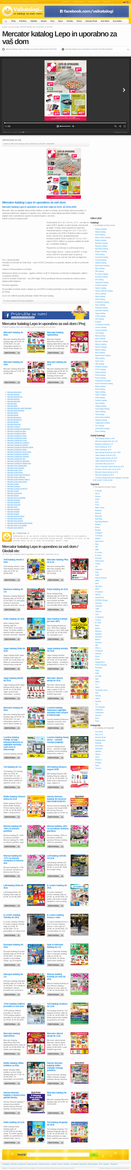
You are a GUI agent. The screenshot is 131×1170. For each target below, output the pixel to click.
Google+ (106, 1164)
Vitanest (98, 715)
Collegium (98, 533)
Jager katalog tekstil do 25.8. (13, 679)
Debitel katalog (100, 263)
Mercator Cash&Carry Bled (16, 431)
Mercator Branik (12, 415)
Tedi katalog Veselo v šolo (13, 560)
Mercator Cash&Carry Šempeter (18, 461)
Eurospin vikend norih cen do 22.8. (108, 469)
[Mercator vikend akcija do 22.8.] (79, 688)
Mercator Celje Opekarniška (17, 466)
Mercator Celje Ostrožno (15, 468)
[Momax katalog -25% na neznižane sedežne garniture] (79, 836)
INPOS (97, 595)
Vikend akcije (93, 2)
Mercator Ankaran (13, 394)
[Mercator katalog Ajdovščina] (79, 342)
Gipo (97, 572)
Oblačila (33, 21)
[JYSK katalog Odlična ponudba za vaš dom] (36, 1013)
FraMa (97, 564)
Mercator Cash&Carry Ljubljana (18, 443)
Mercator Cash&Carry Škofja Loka (19, 463)
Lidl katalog (99, 333)
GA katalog (99, 280)
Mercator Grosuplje (14, 505)
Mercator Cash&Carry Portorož (18, 454)
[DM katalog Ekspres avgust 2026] (79, 776)
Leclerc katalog (100, 327)
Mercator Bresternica (14, 420)
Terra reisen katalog (102, 417)
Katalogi (65, 2)
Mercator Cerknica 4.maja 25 (17, 489)
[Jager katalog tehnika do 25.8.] (79, 658)
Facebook (114, 1164)
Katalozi (127, 2)
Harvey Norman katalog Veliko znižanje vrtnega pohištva (55, 1067)
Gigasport (98, 569)
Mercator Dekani (13, 495)
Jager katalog (100, 313)
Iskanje (22, 1154)
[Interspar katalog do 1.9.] (36, 984)
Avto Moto (105, 21)
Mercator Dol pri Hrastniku (16, 498)
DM (96, 547)
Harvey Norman (101, 578)
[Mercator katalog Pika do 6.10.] (79, 569)
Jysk (97, 614)
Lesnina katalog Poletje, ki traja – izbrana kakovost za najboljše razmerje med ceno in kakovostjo (13, 743)
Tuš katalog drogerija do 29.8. (57, 1123)
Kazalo (60, 1164)
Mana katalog (100, 336)
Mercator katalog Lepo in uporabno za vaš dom (59, 38)
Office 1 (98, 648)
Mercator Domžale (13, 500)
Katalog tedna (100, 740)
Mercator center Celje (14, 470)
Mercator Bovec (12, 413)
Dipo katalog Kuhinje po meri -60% (57, 620)
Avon (97, 505)
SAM (97, 673)
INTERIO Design (101, 600)
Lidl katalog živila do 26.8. (13, 886)
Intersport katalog (101, 310)
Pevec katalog (100, 378)
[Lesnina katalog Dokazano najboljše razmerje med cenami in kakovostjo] (79, 717)
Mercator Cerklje (13, 484)
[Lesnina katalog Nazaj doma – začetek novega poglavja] (79, 747)
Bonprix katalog (101, 251)
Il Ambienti (99, 592)
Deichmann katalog (102, 266)
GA (96, 567)
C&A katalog (99, 254)
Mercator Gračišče (13, 502)
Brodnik (98, 530)
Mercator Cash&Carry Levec (17, 440)
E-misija (98, 555)
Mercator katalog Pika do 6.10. (57, 560)
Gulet (97, 575)
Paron (97, 656)
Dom (52, 21)
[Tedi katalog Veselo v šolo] (36, 569)
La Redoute (99, 617)
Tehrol (97, 698)
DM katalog (99, 271)
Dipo (97, 544)
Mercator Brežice (13, 422)
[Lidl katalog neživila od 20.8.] (79, 865)
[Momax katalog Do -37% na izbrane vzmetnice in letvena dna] (36, 865)
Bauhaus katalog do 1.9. (13, 590)
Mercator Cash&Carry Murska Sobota (20, 447)
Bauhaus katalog (101, 243)
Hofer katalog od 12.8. (14, 1122)
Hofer (97, 581)
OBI (96, 645)
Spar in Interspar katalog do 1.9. (55, 945)
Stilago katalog (100, 406)
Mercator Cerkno (13, 491)
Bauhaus (98, 510)
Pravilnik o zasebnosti (18, 1164)
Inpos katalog (100, 305)
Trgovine (106, 2)
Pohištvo (22, 21)
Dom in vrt (99, 734)
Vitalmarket (99, 713)
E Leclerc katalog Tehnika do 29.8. (11, 916)
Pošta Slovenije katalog (104, 383)
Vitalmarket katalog (102, 428)
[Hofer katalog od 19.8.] (36, 628)
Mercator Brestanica (14, 417)
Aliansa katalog (101, 229)
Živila (13, 21)
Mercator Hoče (12, 507)
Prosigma (98, 668)
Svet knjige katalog (102, 409)
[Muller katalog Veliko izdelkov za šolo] (36, 1073)
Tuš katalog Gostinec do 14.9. (57, 1005)
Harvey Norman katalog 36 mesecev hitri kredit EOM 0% (56, 799)
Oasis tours (99, 361)
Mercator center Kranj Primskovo (18, 475)
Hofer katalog (100, 296)
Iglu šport (98, 586)
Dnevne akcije (78, 2)
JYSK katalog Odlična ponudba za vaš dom (14, 1005)
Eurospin (98, 558)
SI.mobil (98, 676)
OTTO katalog (100, 369)
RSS (100, 1164)
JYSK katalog (100, 316)
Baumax (98, 513)
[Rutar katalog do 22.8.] (79, 599)
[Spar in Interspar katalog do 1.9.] (79, 954)
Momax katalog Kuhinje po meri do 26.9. (56, 976)
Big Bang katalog (101, 249)
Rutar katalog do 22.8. (57, 589)
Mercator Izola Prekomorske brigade (19, 523)
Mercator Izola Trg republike (17, 525)
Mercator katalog (14, 27)
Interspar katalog (101, 308)
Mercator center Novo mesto (17, 482)
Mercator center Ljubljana (16, 477)
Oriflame (98, 654)
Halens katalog (100, 288)
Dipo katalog (99, 268)
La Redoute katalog (102, 324)
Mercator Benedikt (13, 401)
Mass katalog (100, 339)
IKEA (97, 589)
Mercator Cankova (13, 426)
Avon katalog (100, 235)
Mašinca (98, 631)
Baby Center (99, 508)
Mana (97, 625)
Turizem (98, 768)
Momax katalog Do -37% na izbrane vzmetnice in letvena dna (13, 859)
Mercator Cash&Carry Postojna (18, 456)
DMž (97, 550)
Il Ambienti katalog (102, 302)
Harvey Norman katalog (104, 291)
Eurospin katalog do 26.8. (13, 945)
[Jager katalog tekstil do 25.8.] (36, 688)
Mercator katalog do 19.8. (13, 363)
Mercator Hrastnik (13, 509)
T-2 (96, 684)
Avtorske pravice (44, 1164)
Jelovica (98, 611)
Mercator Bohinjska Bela (15, 410)
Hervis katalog (100, 294)
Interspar (98, 603)
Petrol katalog (100, 375)
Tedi (96, 693)
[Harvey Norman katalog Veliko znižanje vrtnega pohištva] (79, 1073)
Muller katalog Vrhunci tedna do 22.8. (14, 797)
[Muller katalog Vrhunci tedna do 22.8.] (36, 806)
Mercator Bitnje (12, 406)
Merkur (97, 640)
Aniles (97, 499)
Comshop (98, 536)
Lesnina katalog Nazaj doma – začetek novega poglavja (57, 739)
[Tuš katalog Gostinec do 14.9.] (79, 1013)
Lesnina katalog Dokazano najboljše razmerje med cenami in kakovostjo (57, 711)
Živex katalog (100, 431)
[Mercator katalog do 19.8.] (36, 372)
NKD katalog (100, 358)
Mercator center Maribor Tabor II (18, 479)
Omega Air (99, 651)
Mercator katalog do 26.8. (13, 333)
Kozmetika (117, 21)
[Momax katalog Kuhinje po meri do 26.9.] (79, 984)
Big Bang (98, 519)
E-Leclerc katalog (101, 274)
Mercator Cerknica (13, 486)
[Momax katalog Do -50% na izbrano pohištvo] (36, 836)
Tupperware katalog (102, 423)
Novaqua (98, 642)
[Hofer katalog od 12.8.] (36, 1132)
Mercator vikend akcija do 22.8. (55, 679)
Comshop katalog (101, 257)
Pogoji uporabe (32, 1164)
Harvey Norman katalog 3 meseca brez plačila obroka (14, 1095)
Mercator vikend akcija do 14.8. (55, 1034)
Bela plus (98, 516)
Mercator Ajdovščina (14, 392)
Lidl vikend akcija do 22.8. (104, 464)
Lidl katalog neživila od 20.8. (56, 857)
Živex (97, 718)
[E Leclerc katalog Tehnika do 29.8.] (36, 925)
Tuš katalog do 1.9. (12, 767)
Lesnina (98, 620)
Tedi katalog (99, 414)
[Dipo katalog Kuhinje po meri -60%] (79, 628)
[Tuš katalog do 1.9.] (36, 776)
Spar (97, 679)
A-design (98, 491)
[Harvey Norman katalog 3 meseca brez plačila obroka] (36, 1102)
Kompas (98, 322)
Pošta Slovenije (101, 665)
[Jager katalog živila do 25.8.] (36, 658)
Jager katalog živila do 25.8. (14, 649)
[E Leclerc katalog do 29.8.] (79, 895)
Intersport (98, 606)
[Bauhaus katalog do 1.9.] (36, 599)
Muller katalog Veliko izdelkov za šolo (13, 1064)
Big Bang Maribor (101, 522)
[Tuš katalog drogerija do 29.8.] (79, 1132)
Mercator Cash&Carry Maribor (17, 445)
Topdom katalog (101, 420)
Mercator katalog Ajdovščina (55, 333)
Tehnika (69, 21)
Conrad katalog (100, 260)
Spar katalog (100, 403)
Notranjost (99, 749)
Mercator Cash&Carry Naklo (17, 449)
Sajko (97, 670)
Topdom (98, 701)
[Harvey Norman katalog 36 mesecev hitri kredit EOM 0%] (79, 806)
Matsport (98, 634)
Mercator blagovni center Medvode (19, 408)
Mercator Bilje (12, 404)
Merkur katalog (100, 344)
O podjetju (5, 1164)
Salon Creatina (100, 395)
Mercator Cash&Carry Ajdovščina (18, 429)
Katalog (66, 1164)
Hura (97, 583)
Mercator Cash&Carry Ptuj (16, 459)
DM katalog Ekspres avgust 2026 (57, 768)
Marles (97, 628)
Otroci (79, 21)
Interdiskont (99, 597)
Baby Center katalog (102, 237)
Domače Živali (91, 21)
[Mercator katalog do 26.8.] (36, 342)
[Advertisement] (23, 166)
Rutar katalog (100, 389)
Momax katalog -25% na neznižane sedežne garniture (57, 828)
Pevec (97, 659)
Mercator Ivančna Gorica (15, 516)
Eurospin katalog (101, 277)
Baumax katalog (101, 246)
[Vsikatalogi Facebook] (86, 17)
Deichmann (99, 541)
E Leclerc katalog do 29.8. (57, 886)
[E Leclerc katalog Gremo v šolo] (79, 925)
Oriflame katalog (101, 367)
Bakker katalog (100, 240)
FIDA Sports (99, 561)
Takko (97, 687)
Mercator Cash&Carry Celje (16, 436)
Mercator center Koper (15, 472)
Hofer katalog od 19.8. (14, 619)
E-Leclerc (98, 552)
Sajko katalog (100, 392)
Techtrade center (101, 690)
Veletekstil (99, 710)
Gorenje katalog (101, 285)
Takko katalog (100, 412)
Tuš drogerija (100, 707)
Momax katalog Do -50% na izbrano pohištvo (12, 828)
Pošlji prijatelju (93, 1164)
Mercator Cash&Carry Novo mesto (19, 452)
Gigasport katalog (101, 282)
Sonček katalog (101, 400)
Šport (60, 21)
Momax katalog (101, 347)
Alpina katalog (100, 232)
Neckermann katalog (102, 355)
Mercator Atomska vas (15, 397)
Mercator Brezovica (14, 424)
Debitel (97, 538)
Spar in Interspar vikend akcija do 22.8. (109, 466)
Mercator (98, 637)
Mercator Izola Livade (14, 518)
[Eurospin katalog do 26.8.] (36, 954)
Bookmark (82, 1164)
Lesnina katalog (101, 330)
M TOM (98, 623)
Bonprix (98, 524)
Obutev (44, 21)
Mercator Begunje (13, 399)
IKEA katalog (100, 299)
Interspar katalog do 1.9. (13, 975)
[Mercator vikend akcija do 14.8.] (79, 1043)
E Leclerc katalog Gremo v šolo (55, 916)
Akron (97, 493)
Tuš (96, 704)
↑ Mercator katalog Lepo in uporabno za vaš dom (113, 1168)
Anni (97, 502)
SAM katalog (100, 398)
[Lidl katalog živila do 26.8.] (36, 895)
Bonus (97, 527)
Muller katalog (100, 350)
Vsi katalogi (74, 1164)
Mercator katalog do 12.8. (56, 363)
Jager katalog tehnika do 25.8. (57, 649)
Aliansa (98, 496)
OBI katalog (99, 364)
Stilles (97, 682)
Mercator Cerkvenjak (14, 493)
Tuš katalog (99, 426)
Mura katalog (100, 353)
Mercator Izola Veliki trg (15, 528)
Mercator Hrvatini (13, 514)
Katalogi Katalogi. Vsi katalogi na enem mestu (23, 11)
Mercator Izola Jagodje (15, 521)
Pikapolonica (100, 662)
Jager (97, 609)
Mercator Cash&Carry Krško (17, 438)
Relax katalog (100, 386)
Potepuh (98, 763)
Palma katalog (100, 372)
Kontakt (54, 1164)
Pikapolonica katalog (103, 381)
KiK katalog (99, 319)
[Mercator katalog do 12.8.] (79, 372)
